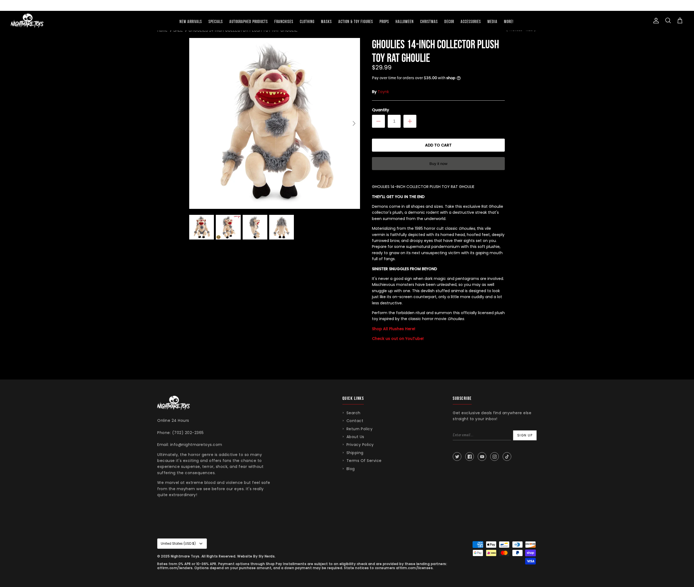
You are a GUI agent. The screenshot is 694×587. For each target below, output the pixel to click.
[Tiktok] (507, 456)
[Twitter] (457, 456)
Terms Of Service (364, 460)
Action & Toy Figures (355, 21)
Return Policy (359, 429)
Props (384, 21)
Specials (215, 21)
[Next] (354, 123)
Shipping (355, 452)
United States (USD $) (178, 543)
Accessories (471, 21)
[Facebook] (469, 456)
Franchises (283, 21)
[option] (274, 123)
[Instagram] (494, 456)
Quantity (380, 110)
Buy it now (438, 163)
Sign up (525, 435)
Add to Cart (438, 145)
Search (353, 413)
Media (492, 21)
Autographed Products (248, 21)
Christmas (429, 21)
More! (508, 21)
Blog (350, 468)
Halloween (405, 21)
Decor (449, 21)
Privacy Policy (360, 444)
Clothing (307, 21)
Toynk (383, 91)
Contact (355, 420)
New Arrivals (190, 21)
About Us (355, 436)
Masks (326, 21)
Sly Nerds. (267, 556)
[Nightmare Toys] (27, 21)
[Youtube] (482, 456)
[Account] (655, 20)
